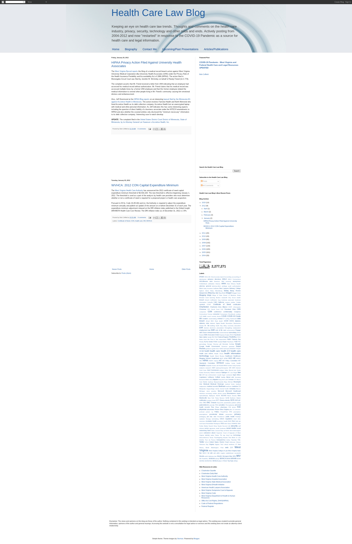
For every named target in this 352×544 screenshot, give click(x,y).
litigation (215, 379)
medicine (229, 386)
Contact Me (150, 49)
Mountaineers (231, 393)
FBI (213, 337)
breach (201, 300)
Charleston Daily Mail (209, 473)
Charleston (204, 307)
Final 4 (212, 339)
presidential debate (216, 414)
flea (239, 339)
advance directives (214, 279)
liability (223, 377)
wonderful (237, 453)
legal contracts (227, 375)
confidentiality (227, 312)
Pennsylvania (230, 405)
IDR (230, 368)
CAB (215, 302)
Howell (221, 365)
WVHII (228, 458)
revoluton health (222, 421)
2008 (204, 243)
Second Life (226, 426)
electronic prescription (217, 328)
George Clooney (212, 344)
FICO (239, 337)
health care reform (206, 353)
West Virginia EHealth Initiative (212, 485)
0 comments (142, 129)
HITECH (220, 363)
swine (212, 435)
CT (224, 318)
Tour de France (210, 440)
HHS (230, 358)
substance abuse (210, 433)
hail (224, 348)
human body (232, 365)
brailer (239, 297)
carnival (202, 304)
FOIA (215, 342)
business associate (228, 300)
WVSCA (215, 461)
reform (222, 419)
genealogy (202, 344)
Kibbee (213, 372)
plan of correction (235, 409)
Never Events (232, 395)
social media (231, 428)
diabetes (238, 321)
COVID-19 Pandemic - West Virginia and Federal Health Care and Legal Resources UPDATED (218, 65)
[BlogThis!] (156, 129)
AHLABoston (203, 281)
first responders (221, 339)
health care (139, 221)
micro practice (211, 391)
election (206, 328)
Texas (211, 437)
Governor (224, 346)
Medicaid (206, 384)
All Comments (208, 186)
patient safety (236, 402)
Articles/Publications (216, 49)
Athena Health (236, 284)
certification (237, 304)
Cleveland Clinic (230, 309)
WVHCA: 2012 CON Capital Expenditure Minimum (144, 185)
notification (202, 400)
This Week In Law (234, 437)
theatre (225, 437)
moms (224, 393)
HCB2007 (233, 348)
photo (234, 407)
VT (236, 444)
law (239, 372)
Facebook (237, 335)
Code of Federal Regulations (212, 503)
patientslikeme (204, 405)
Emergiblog (228, 328)
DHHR (226, 321)
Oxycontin (220, 402)
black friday (209, 291)
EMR (213, 330)
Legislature (203, 377)
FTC (239, 342)
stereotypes (237, 430)
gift (220, 344)
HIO (200, 360)
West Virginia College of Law (218, 451)
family (209, 337)
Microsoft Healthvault (233, 391)
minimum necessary (205, 393)
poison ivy (209, 412)
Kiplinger (224, 372)
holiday (227, 363)
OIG (204, 402)
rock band (202, 423)
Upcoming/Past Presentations (180, 49)
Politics (217, 412)
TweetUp (234, 440)
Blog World (222, 293)
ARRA (223, 284)
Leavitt (219, 375)
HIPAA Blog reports (141, 99)
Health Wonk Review (217, 356)
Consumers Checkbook (227, 314)
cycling (227, 318)
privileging (202, 416)
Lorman (230, 379)
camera (227, 302)
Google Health (204, 346)
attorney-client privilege (219, 286)
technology (237, 435)
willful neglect (220, 453)
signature (212, 428)
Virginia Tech (219, 444)
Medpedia (202, 389)
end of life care (220, 330)
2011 (204, 233)
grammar (231, 346)
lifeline (207, 379)
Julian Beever (229, 370)
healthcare (228, 356)
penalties (222, 405)
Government (215, 346)
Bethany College (235, 288)
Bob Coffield (204, 74)
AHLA (224, 279)
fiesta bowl (203, 339)
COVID (224, 316)
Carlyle (238, 302)
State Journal (215, 430)
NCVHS (223, 395)
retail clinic (237, 419)
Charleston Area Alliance (218, 307)
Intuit (201, 370)
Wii (208, 453)
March (206, 212)
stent (231, 430)
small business (221, 428)
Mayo (225, 382)
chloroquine (237, 307)
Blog (210, 293)
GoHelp (231, 344)
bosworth (224, 297)
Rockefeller (209, 423)
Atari (228, 284)
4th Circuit (211, 277)
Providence (221, 416)
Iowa (204, 370)
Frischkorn (230, 342)
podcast (201, 412)
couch (209, 316)
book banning (210, 297)
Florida (201, 342)
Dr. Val (206, 325)
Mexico (238, 389)
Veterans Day (203, 444)
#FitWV (201, 277)
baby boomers (208, 288)
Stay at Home (224, 430)
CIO (208, 309)
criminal (219, 318)
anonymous (237, 281)
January (207, 218)
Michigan (202, 391)
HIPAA (205, 360)
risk (240, 421)
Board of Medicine (229, 295)
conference (218, 312)
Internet (238, 368)
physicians (210, 409)
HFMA (226, 358)
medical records (212, 386)
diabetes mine (204, 323)
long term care (223, 379)
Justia (239, 370)
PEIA (216, 405)
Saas (229, 423)
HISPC (211, 360)
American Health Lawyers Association (215, 487)
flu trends (209, 342)
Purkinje (238, 416)
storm (201, 433)
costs (204, 316)
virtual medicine (229, 444)
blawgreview (203, 293)
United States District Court (219, 442)
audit (229, 286)
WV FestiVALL (203, 458)
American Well (219, 281)
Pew (212, 407)
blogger (229, 293)
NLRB (227, 398)
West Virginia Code (208, 493)
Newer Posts (117, 269)
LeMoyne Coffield (214, 377)
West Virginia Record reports (126, 71)
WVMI (239, 458)
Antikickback (203, 284)
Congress (237, 312)
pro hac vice (211, 416)
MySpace (212, 395)
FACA (231, 335)
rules (225, 423)
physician (203, 409)
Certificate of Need (124, 221)
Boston (218, 297)
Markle (205, 382)
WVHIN (234, 458)
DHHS (231, 321)
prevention (229, 414)
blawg (226, 291)
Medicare (222, 386)
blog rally (215, 293)
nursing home (211, 400)
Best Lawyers (224, 288)
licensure (202, 379)
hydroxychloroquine (222, 368)
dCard (208, 321)
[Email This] (154, 129)
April (206, 209)
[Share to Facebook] (162, 129)
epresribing (232, 332)
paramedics (227, 402)
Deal (216, 321)
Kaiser (201, 372)
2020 (204, 203)
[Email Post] (149, 129)
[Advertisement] (151, 157)
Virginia (211, 444)
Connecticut (203, 314)
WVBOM (212, 458)
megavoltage (210, 389)
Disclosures (237, 323)
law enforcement (210, 375)
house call (215, 365)
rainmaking (215, 419)
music (239, 393)
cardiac (233, 302)
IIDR (233, 368)
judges (222, 370)
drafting (212, 325)
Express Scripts (224, 335)
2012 (204, 206)
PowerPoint (224, 412)
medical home (230, 384)
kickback (218, 372)
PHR (239, 407)
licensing (238, 377)
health (206, 351)
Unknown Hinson (235, 442)
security (234, 426)
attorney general (205, 286)
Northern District (235, 398)
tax (231, 435)
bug (219, 300)
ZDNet (236, 461)
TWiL (239, 440)
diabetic (212, 323)
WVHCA (149, 221)
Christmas (202, 309)
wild (214, 453)
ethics (239, 332)
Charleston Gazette (208, 471)
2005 (204, 252)
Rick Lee (235, 421)
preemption (237, 412)
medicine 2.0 (236, 386)
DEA (212, 321)
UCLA (207, 442)
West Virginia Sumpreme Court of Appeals (217, 490)
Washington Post (217, 447)
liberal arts (230, 377)
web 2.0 (229, 447)
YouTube (230, 461)
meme (217, 389)
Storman (180, 539)
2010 (204, 236)
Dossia (201, 325)
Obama (222, 400)
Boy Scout (232, 297)
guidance (209, 348)
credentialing (213, 318)
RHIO (229, 421)
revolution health (211, 421)
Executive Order (213, 335)
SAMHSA (234, 423)
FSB (235, 342)
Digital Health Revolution (224, 323)
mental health (224, 389)
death (221, 321)
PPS (230, 412)
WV (144, 221)
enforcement (231, 330)
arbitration (211, 284)
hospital (202, 365)
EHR (201, 328)
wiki (211, 453)
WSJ (234, 456)
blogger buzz (236, 293)
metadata (232, 389)
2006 (204, 249)
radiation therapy (205, 419)
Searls (220, 426)
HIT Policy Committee (229, 360)
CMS (239, 309)
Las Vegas (233, 372)
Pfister (217, 407)
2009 (204, 239)
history (216, 360)
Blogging (202, 295)
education (237, 325)
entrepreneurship (213, 332)
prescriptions (203, 414)
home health (236, 363)
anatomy (228, 281)
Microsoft (221, 391)
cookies (238, 314)
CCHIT (209, 304)
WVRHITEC (208, 461)
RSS (222, 423)
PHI (230, 407)
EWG (206, 335)
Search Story (213, 426)
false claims (203, 337)
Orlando (213, 402)
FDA (216, 337)
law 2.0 (201, 375)
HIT (220, 361)
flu (205, 342)
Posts (205, 181)
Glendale (225, 344)
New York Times (213, 398)
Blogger (196, 539)
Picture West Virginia (222, 409)
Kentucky (207, 372)
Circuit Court (215, 309)
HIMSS (238, 358)
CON (132, 221)
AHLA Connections (234, 279)
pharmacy (224, 407)
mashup (210, 382)
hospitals (208, 365)
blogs (209, 295)
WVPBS (201, 461)
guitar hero (215, 348)
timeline (201, 440)
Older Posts (186, 269)
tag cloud (226, 435)
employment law (204, 330)
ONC (208, 403)
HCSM (201, 351)
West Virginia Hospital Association (214, 479)
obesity (227, 400)
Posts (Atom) (126, 273)
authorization (236, 286)
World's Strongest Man (224, 456)
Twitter (201, 442)
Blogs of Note (217, 295)
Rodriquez (217, 423)
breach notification (211, 300)
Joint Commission (213, 370)
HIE (234, 358)
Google (238, 344)
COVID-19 (231, 316)
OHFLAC (237, 400)
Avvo (201, 288)
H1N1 (221, 348)
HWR (213, 368)
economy (230, 325)
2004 (204, 255)
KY (229, 372)
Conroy (210, 314)
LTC (235, 379)
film (208, 339)
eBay (225, 325)
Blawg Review (235, 291)
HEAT (221, 358)
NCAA (218, 395)
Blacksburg (218, 291)
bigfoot (201, 291)
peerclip (212, 405)
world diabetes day (210, 456)
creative (205, 318)
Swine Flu (218, 435)
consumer (216, 314)
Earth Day (219, 325)
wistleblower (230, 453)
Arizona (217, 284)
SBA (239, 423)
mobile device (217, 393)
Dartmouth (233, 318)
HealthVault (215, 358)
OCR (232, 400)
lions (211, 379)
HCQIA (238, 348)
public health (230, 416)
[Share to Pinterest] (164, 129)
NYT (217, 400)
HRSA (225, 365)
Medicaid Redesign (217, 384)
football (220, 342)
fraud (224, 342)
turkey (228, 440)
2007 (204, 246)
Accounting (227, 277)
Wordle (201, 456)
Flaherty (234, 339)
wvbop (217, 458)
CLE (222, 309)
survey (207, 435)
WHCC (205, 453)
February (207, 215)
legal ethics (237, 375)
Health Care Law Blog (158, 12)
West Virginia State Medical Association (216, 482)
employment (237, 328)
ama (211, 281)
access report (219, 277)
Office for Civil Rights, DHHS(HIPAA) (215, 501)
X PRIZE (224, 461)
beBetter (216, 288)
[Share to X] (159, 129)
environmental (223, 332)
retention (202, 421)
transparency (221, 440)
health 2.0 (225, 351)
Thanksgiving (218, 437)
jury (235, 370)
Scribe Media (203, 426)
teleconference (204, 437)
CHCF (230, 307)
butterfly (210, 302)
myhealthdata (203, 395)
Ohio (200, 402)
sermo (206, 428)
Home (115, 49)
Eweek (201, 335)
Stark (209, 430)
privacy (237, 414)
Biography (131, 49)
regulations (229, 419)
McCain (230, 382)
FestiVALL (233, 337)
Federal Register (223, 337)
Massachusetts (218, 382)
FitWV (229, 339)
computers (202, 312)
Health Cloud (218, 353)
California (221, 302)
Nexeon (222, 398)
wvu (219, 461)
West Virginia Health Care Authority (129, 190)
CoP (200, 316)
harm (227, 348)
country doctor (216, 316)
